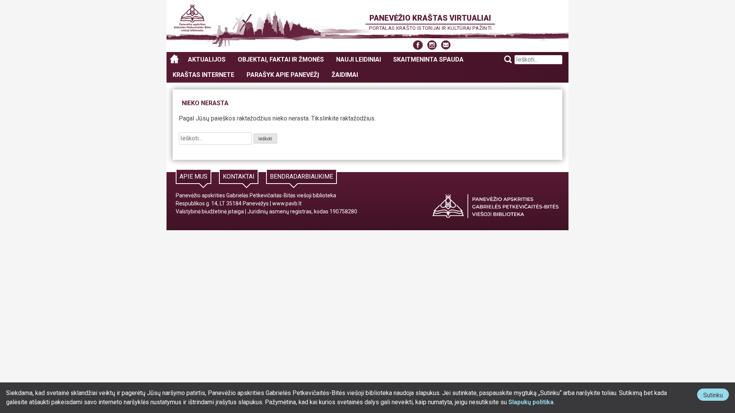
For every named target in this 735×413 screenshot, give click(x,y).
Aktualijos (206, 59)
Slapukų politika (531, 402)
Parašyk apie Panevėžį (283, 74)
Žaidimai (345, 74)
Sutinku (716, 396)
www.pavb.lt (287, 203)
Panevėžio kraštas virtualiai (430, 18)
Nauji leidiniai (358, 59)
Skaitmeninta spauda (428, 59)
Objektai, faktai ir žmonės (281, 59)
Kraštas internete (203, 74)
